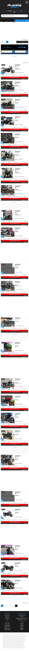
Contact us (7, 616)
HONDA (21, 625)
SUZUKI (21, 626)
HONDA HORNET (7, 629)
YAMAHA (21, 623)
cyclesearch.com (24, 427)
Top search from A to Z (22, 619)
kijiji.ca (25, 242)
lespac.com (25, 393)
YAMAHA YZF (7, 626)
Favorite (2, 72)
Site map (21, 616)
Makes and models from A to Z (21, 618)
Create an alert (21, 20)
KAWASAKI (22, 628)
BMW (22, 629)
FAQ (7, 619)
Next (16, 606)
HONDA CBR (7, 623)
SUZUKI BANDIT (7, 625)
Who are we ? (7, 615)
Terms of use (7, 618)
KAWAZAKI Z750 (7, 628)
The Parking (14, 6)
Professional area (22, 615)
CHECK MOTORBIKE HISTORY (14, 77)
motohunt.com (24, 78)
